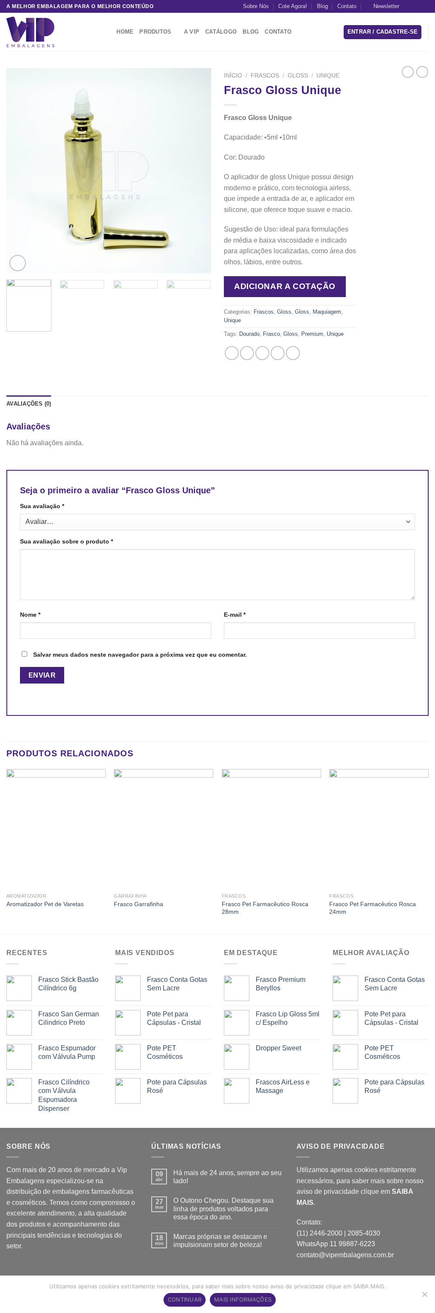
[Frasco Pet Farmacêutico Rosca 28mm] (271, 828)
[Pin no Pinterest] (278, 353)
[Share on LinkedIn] (293, 353)
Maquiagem (327, 312)
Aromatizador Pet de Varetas (45, 904)
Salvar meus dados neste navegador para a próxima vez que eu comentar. (140, 654)
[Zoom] (17, 263)
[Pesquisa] (107, 32)
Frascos (265, 75)
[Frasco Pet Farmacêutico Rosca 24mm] (379, 828)
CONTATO (278, 32)
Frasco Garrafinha (138, 904)
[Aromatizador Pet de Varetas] (56, 828)
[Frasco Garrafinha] (163, 828)
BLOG (251, 32)
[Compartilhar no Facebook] (232, 353)
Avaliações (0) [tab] (28, 403)
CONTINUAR (184, 1299)
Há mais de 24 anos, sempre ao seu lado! (227, 1176)
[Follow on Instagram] (416, 6)
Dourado (249, 334)
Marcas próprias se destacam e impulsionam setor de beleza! (220, 1240)
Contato (346, 6)
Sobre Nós (256, 6)
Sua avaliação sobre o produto (66, 541)
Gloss (298, 75)
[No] (424, 1297)
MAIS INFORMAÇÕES (242, 1299)
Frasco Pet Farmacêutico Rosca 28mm (265, 908)
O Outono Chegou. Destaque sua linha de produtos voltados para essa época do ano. (223, 1208)
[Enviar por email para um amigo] (262, 353)
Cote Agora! (292, 6)
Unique (327, 75)
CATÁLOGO (221, 32)
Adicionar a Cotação (285, 286)
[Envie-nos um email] (424, 6)
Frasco (271, 334)
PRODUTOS (155, 32)
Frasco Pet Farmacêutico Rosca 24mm (372, 908)
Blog (322, 6)
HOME (124, 32)
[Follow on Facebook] (408, 6)
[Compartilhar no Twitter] (247, 353)
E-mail (235, 614)
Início (233, 75)
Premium (312, 334)
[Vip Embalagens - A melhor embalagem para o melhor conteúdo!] (48, 32)
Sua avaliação (42, 506)
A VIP (191, 32)
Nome (30, 614)
